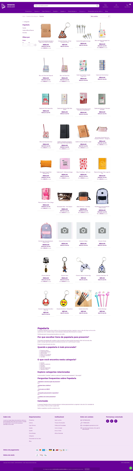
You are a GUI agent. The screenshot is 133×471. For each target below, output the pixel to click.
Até (29, 42)
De (23, 42)
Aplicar (35, 45)
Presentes (28, 11)
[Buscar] (97, 5)
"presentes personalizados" (68, 375)
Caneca (36, 11)
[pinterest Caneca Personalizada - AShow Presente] (6, 1)
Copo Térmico (46, 11)
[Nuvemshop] (125, 462)
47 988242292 (85, 422)
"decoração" (78, 375)
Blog (106, 11)
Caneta (24, 28)
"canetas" (48, 375)
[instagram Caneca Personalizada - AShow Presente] (2, 1)
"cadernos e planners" (56, 375)
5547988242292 (86, 420)
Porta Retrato (72, 11)
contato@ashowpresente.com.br (90, 425)
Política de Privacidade (60, 425)
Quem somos (58, 420)
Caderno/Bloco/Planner (28, 30)
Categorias (26, 21)
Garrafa (55, 11)
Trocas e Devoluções (60, 422)
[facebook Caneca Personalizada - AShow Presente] (4, 1)
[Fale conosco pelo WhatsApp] (130, 468)
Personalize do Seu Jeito (95, 11)
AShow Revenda (59, 433)
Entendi (87, 469)
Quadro (63, 11)
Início (24, 16)
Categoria (82, 11)
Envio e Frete (58, 430)
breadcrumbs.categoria (32, 16)
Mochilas (25, 32)
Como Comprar (58, 428)
